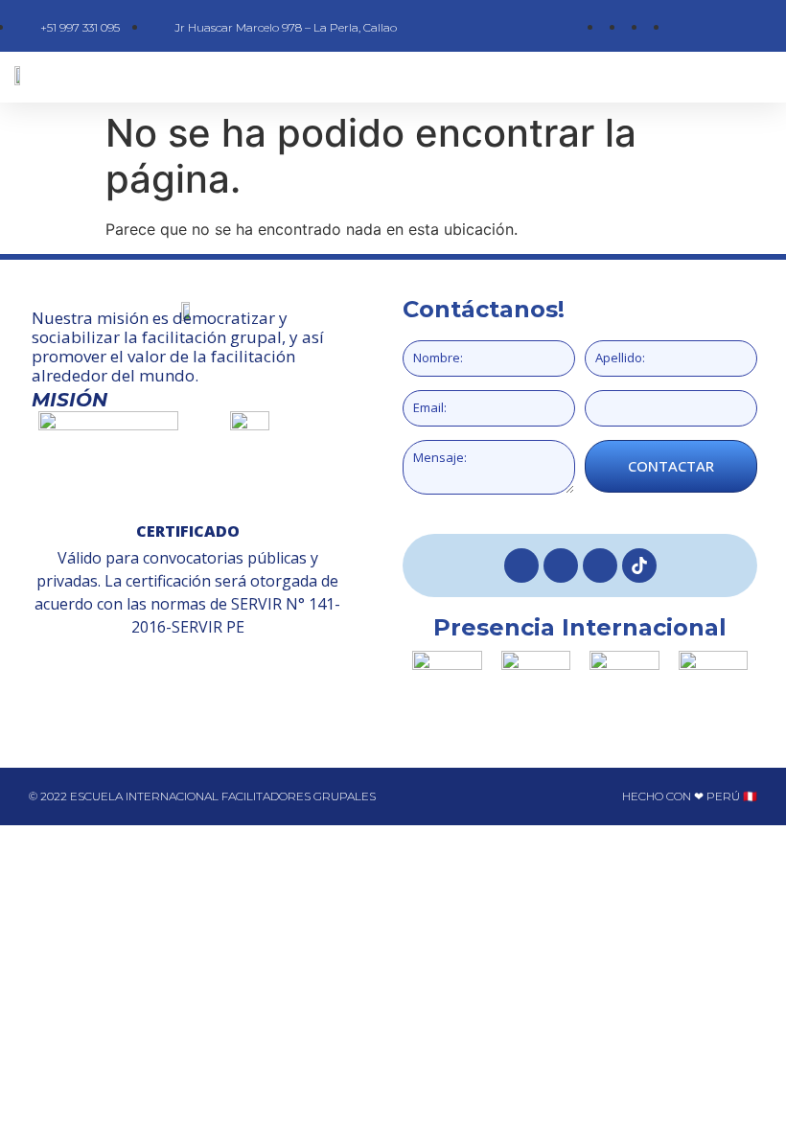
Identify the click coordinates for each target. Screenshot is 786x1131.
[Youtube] (600, 565)
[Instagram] (560, 565)
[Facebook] (521, 565)
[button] (450, 77)
